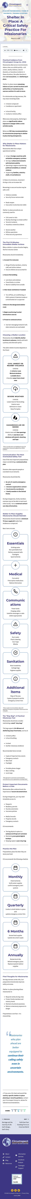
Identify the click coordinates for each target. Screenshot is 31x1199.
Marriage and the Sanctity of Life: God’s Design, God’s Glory (7, 1124)
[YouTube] (19, 1190)
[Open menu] (27, 4)
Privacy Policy (25, 1193)
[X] (15, 1111)
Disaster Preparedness (11, 11)
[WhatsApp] (24, 1111)
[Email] (21, 1111)
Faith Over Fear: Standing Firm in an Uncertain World (23, 1123)
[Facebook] (12, 1111)
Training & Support (20, 13)
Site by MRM (17, 1195)
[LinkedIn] (18, 1111)
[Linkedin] (15, 1190)
